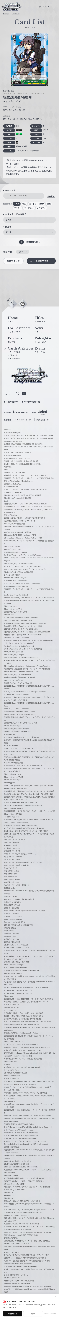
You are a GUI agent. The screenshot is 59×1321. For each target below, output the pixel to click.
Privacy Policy (9, 1307)
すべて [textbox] (9, 219)
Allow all (12, 1313)
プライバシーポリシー (24, 419)
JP (40, 6)
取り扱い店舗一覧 (32, 401)
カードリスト (15, 352)
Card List (16, 14)
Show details (50, 1313)
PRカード (13, 355)
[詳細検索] (51, 196)
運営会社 (7, 419)
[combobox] (29, 220)
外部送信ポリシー (43, 419)
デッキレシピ (15, 358)
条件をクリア (13, 260)
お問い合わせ (12, 401)
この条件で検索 (42, 261)
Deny (33, 1313)
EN (47, 6)
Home (6, 14)
